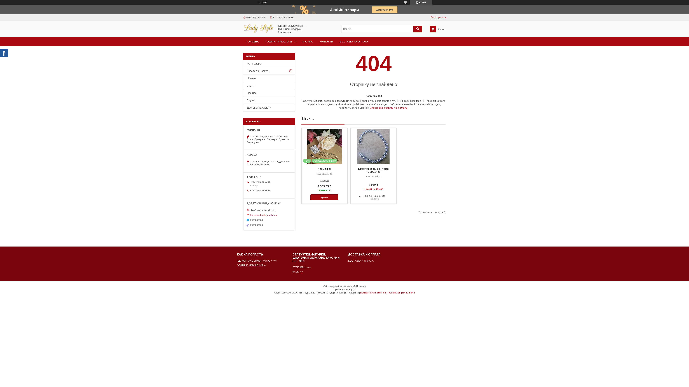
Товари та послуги (278, 41)
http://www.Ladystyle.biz (262, 210)
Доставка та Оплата (353, 41)
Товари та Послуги (258, 71)
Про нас (307, 41)
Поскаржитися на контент (373, 293)
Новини (251, 78)
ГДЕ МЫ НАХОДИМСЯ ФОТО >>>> (257, 260)
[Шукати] (417, 29)
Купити (324, 197)
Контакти (326, 41)
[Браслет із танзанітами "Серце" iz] (373, 146)
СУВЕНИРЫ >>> (301, 267)
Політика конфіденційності (401, 293)
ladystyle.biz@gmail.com (263, 215)
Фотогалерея (255, 63)
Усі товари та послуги (430, 212)
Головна (253, 41)
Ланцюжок (324, 168)
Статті (250, 85)
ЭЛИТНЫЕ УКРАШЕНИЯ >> (251, 265)
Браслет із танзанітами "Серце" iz (373, 170)
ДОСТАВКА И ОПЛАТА (361, 260)
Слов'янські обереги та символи (388, 107)
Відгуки (251, 100)
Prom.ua (361, 286)
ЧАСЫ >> (297, 271)
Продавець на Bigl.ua (344, 289)
